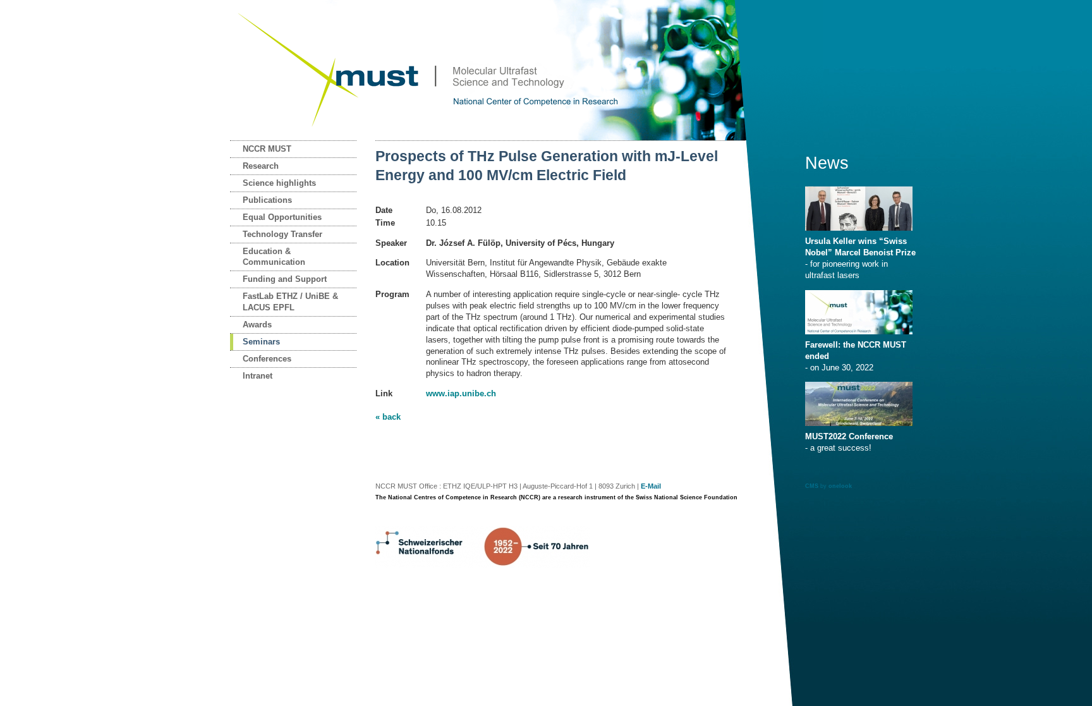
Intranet (257, 375)
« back (388, 417)
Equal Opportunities (282, 217)
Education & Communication (274, 256)
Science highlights (279, 183)
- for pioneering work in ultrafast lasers (860, 258)
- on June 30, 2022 (855, 356)
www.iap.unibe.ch (461, 393)
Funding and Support (285, 279)
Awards (257, 324)
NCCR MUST (267, 149)
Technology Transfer (282, 234)
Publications (267, 200)
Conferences (267, 358)
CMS (811, 486)
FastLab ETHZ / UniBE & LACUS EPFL (290, 301)
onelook (840, 486)
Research (261, 166)
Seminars (261, 341)
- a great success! (849, 442)
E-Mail (651, 486)
